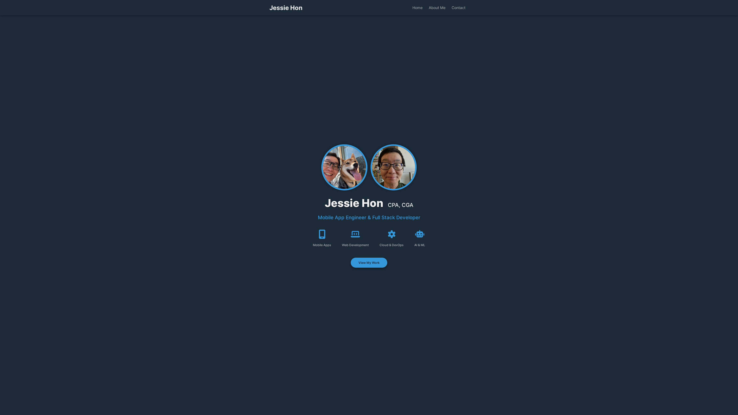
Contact (458, 7)
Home (417, 7)
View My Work (369, 263)
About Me (437, 7)
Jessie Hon (286, 8)
